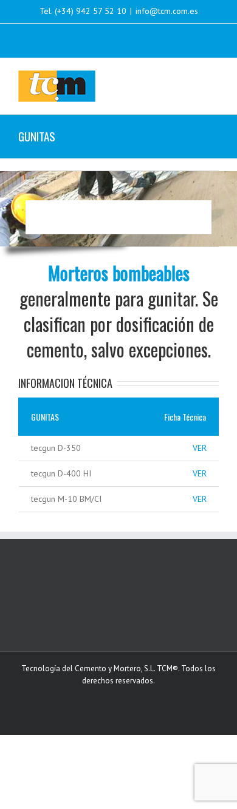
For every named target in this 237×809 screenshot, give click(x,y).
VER (200, 447)
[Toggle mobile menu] (214, 76)
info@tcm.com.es (167, 10)
